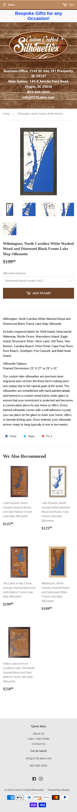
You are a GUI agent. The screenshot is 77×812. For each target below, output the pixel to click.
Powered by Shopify (59, 789)
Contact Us (38, 743)
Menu (11, 4)
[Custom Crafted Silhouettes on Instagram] (41, 779)
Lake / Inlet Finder (39, 738)
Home (6, 113)
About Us (38, 733)
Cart (71, 4)
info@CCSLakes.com (38, 97)
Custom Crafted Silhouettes (28, 789)
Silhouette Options (14, 273)
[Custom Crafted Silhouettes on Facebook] (34, 779)
